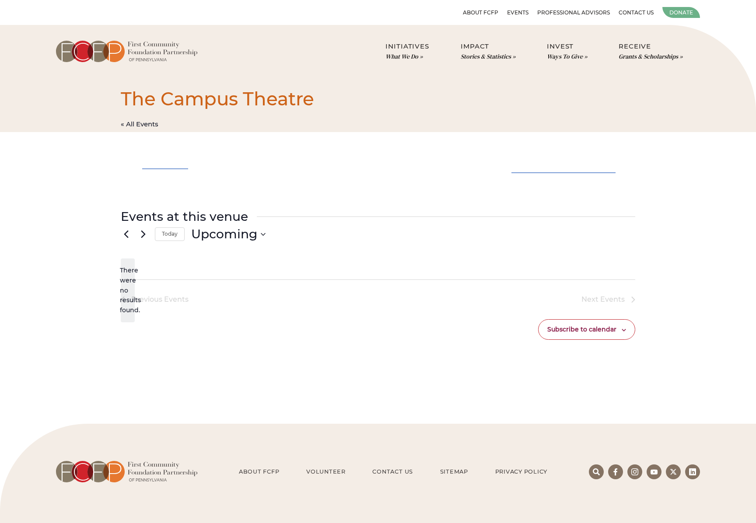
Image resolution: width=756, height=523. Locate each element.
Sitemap (454, 471)
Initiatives (407, 51)
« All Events (139, 124)
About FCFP (480, 12)
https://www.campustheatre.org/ (563, 145)
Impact (486, 51)
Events (517, 12)
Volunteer (326, 471)
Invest (565, 51)
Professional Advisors (573, 12)
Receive (648, 51)
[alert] (128, 290)
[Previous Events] (126, 234)
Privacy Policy (521, 471)
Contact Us (636, 12)
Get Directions (165, 164)
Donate (681, 12)
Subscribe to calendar (581, 329)
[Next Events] (143, 234)
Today (170, 233)
